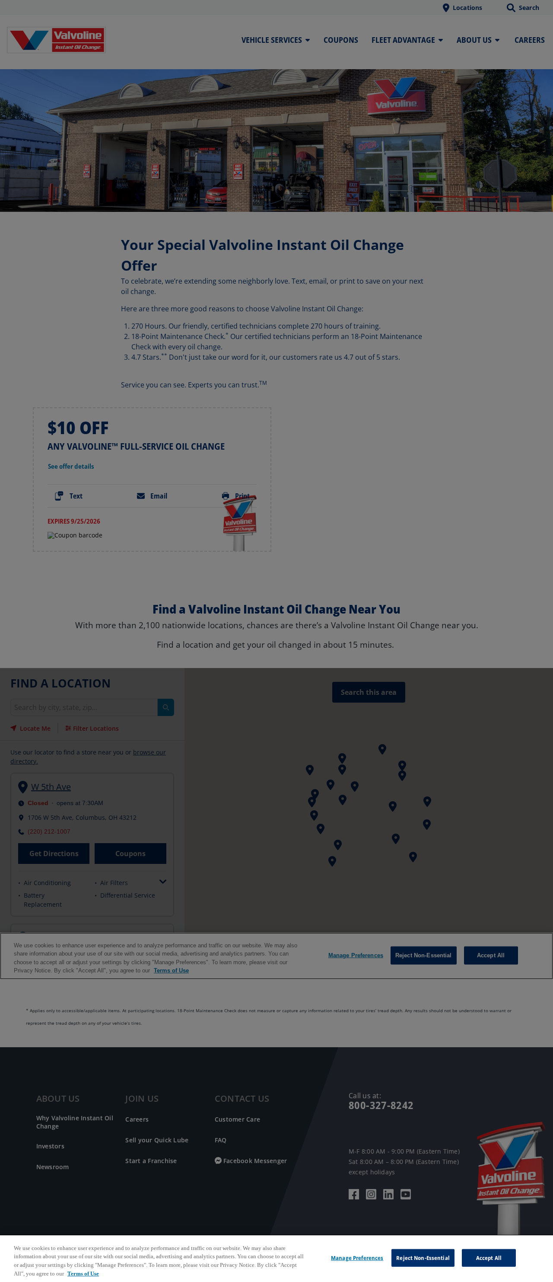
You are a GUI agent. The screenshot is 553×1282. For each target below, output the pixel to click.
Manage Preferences (357, 1258)
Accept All (489, 1258)
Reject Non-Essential (423, 1258)
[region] (276, 1258)
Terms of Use (83, 1273)
